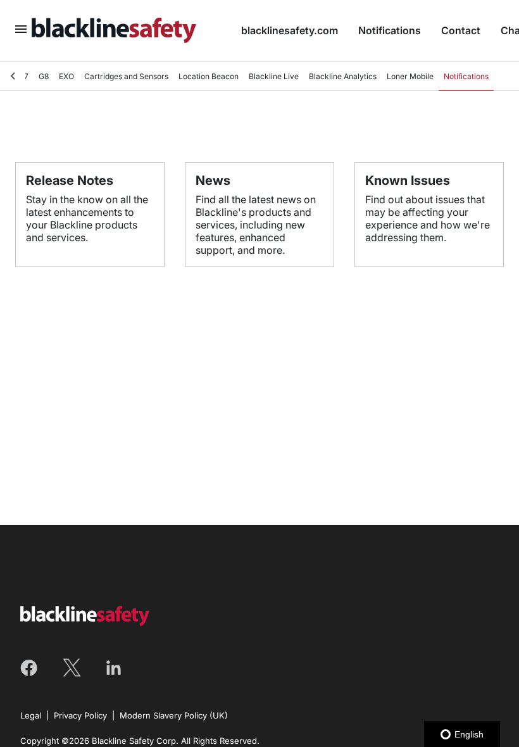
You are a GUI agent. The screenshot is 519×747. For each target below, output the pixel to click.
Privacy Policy (80, 715)
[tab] (44, 76)
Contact (460, 30)
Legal (30, 715)
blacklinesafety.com (289, 30)
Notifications (389, 30)
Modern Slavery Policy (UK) (174, 715)
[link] (126, 30)
